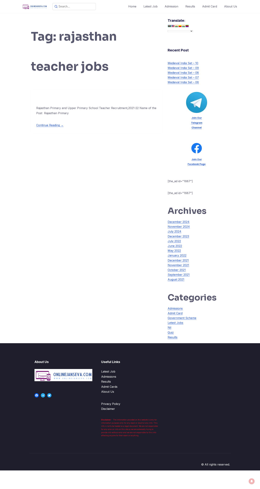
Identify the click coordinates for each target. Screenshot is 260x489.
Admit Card (209, 6)
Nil (169, 327)
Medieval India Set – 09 (183, 68)
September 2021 (179, 274)
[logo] (63, 375)
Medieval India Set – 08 (183, 72)
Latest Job (150, 6)
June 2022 (175, 246)
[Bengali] (169, 26)
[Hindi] (176, 26)
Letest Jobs (175, 322)
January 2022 (177, 255)
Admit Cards (109, 386)
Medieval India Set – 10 (183, 63)
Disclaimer (108, 409)
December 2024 (178, 222)
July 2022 (174, 241)
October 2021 (177, 270)
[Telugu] (187, 26)
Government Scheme (182, 318)
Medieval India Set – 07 (183, 77)
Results (190, 6)
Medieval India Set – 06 (183, 82)
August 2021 (176, 279)
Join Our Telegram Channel (196, 122)
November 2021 (178, 265)
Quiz (171, 332)
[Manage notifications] (252, 481)
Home (132, 6)
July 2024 (174, 231)
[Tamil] (183, 26)
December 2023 (178, 236)
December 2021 (178, 260)
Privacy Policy (110, 404)
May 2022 (174, 250)
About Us (230, 6)
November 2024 (179, 226)
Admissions (175, 308)
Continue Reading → (49, 125)
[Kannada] (179, 26)
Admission (171, 6)
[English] (172, 26)
